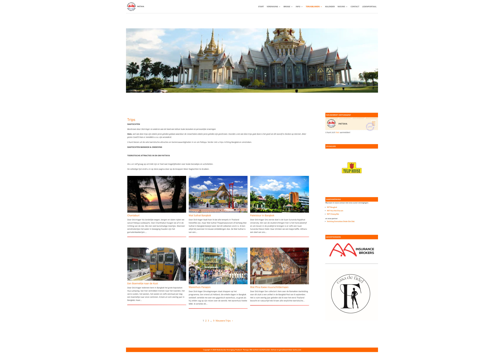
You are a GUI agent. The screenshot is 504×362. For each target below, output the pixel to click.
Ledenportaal (369, 7)
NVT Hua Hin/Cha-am (335, 210)
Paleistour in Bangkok (262, 215)
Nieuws (341, 7)
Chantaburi (133, 215)
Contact (355, 7)
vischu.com (297, 350)
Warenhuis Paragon (200, 287)
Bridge (287, 7)
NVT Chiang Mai (333, 214)
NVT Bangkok (332, 207)
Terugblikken (313, 7)
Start (261, 7)
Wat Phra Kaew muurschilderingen (269, 287)
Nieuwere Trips (223, 320)
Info (298, 7)
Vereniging (272, 7)
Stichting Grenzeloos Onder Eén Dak (341, 221)
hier (337, 132)
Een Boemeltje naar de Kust (142, 283)
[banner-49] (252, 92)
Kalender (330, 7)
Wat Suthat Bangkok (200, 215)
